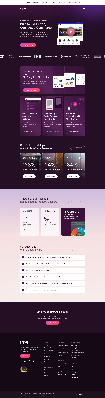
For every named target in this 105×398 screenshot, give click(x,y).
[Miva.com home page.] (23, 9)
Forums (60, 355)
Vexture (46, 353)
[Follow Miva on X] (25, 361)
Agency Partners (63, 352)
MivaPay (47, 359)
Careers (73, 374)
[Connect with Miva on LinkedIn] (29, 361)
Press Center (75, 377)
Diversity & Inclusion (77, 372)
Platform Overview (50, 348)
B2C (45, 372)
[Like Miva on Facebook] (21, 361)
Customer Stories (63, 345)
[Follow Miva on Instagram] (33, 361)
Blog (59, 366)
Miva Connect (48, 350)
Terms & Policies (79, 394)
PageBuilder (48, 356)
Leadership (74, 369)
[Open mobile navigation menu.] (84, 9)
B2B (45, 370)
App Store (61, 372)
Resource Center (63, 363)
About (72, 366)
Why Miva (47, 345)
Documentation (62, 369)
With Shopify (74, 345)
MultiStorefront (48, 362)
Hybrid (46, 375)
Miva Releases (62, 374)
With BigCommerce (76, 348)
